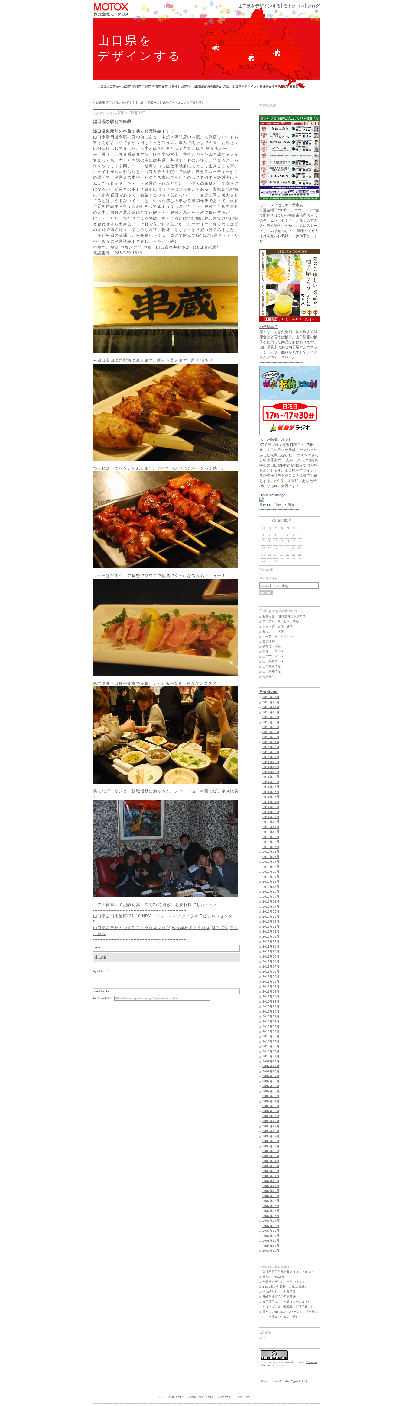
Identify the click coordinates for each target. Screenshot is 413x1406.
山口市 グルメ (273, 656)
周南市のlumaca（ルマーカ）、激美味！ (290, 1311)
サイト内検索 (268, 578)
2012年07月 (270, 906)
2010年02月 (270, 1051)
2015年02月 (270, 752)
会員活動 (268, 641)
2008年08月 (270, 1141)
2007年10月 (270, 1191)
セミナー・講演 (273, 631)
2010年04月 (270, 1041)
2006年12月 (270, 1240)
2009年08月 (270, 1081)
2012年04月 (270, 921)
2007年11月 (270, 1186)
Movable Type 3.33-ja (293, 1381)
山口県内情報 (271, 666)
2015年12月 (270, 702)
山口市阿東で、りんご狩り (280, 1316)
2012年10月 (270, 891)
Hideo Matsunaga (272, 495)
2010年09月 (270, 1016)
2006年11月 (270, 1245)
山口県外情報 (271, 671)
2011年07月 (270, 966)
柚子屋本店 (268, 327)
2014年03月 (270, 807)
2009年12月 (270, 1061)
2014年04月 (270, 802)
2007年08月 (270, 1200)
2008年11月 (270, 1126)
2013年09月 (270, 837)
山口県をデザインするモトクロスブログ (131, 928)
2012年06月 (270, 911)
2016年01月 (270, 697)
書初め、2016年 (273, 1276)
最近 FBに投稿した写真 (276, 505)
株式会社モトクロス (191, 928)
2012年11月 (270, 886)
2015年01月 (270, 757)
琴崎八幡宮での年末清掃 (279, 1296)
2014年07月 (270, 786)
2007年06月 (270, 1210)
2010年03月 (270, 1046)
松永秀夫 (268, 676)
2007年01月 (270, 1235)
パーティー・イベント (277, 636)
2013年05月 (270, 857)
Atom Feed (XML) (200, 1396)
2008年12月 (270, 1121)
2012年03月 (270, 926)
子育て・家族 (271, 646)
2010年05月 (270, 1036)
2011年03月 (270, 986)
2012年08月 (270, 901)
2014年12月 (270, 762)
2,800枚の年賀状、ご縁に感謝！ (284, 1286)
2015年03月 (270, 747)
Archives (268, 691)
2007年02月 (270, 1230)
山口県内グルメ (273, 661)
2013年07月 (270, 847)
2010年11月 (270, 1006)
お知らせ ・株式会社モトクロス (284, 616)
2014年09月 (270, 776)
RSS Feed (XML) (171, 1396)
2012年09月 (270, 896)
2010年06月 (270, 1031)
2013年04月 (270, 861)
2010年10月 (270, 1011)
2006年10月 (270, 1250)
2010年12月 (270, 1001)
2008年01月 (270, 1176)
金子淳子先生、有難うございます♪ (285, 1301)
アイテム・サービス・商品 (280, 621)
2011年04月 (270, 981)
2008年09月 (270, 1136)
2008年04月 (270, 1161)
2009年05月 (270, 1096)
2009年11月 (270, 1066)
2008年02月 (270, 1171)
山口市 (100, 957)
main (141, 102)
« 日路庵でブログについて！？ (114, 102)
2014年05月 (270, 796)
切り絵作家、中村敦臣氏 (279, 1291)
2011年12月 (270, 941)
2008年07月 (270, 1146)
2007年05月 (270, 1216)
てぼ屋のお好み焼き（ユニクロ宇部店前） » (177, 102)
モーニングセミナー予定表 (281, 205)
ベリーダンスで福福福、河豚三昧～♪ (287, 1306)
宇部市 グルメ (273, 651)
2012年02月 (270, 931)
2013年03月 (270, 866)
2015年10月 (270, 712)
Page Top (242, 1396)
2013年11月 (270, 827)
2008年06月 (270, 1151)
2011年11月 (270, 946)
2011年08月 (270, 961)
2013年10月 (270, 831)
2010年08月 (270, 1021)
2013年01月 (270, 876)
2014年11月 (270, 767)
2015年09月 (270, 717)
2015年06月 (270, 732)
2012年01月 (270, 936)
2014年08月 (270, 782)
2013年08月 (270, 841)
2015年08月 (270, 722)
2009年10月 (270, 1071)
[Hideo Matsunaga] (261, 501)
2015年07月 (270, 727)
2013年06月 (270, 851)
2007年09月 (270, 1196)
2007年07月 (270, 1206)
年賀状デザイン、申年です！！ (283, 1281)
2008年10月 (270, 1131)
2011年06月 (270, 971)
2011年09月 (270, 956)
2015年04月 (270, 742)
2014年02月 (270, 812)
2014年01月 (270, 817)
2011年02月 (270, 991)
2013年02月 (270, 871)
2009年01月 (270, 1116)
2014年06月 (270, 792)
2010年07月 (270, 1026)
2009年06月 (270, 1091)
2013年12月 (270, 821)
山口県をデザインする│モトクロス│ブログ (279, 5)
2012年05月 (270, 916)
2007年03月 (270, 1226)
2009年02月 (270, 1111)
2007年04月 (270, 1220)
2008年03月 (270, 1166)
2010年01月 (270, 1056)
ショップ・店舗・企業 (277, 626)
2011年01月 (270, 996)
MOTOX (220, 928)
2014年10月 (270, 772)
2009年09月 (270, 1076)
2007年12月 (270, 1181)
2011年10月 (270, 951)
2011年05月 (270, 976)
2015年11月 (270, 707)
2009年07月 (270, 1086)
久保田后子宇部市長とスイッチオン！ (288, 1271)
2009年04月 (270, 1101)
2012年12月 (270, 881)
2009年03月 (270, 1106)
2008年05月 (270, 1156)
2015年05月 (270, 737)
